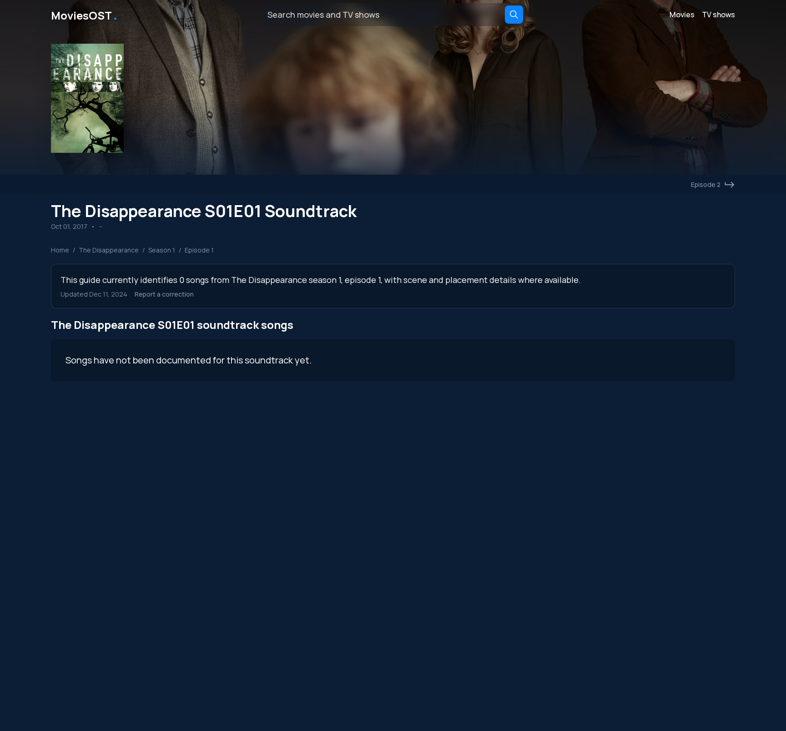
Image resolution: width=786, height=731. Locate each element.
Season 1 (161, 250)
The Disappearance (109, 250)
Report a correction (164, 294)
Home (60, 250)
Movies (682, 15)
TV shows (718, 15)
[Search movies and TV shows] (514, 14)
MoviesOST (85, 14)
